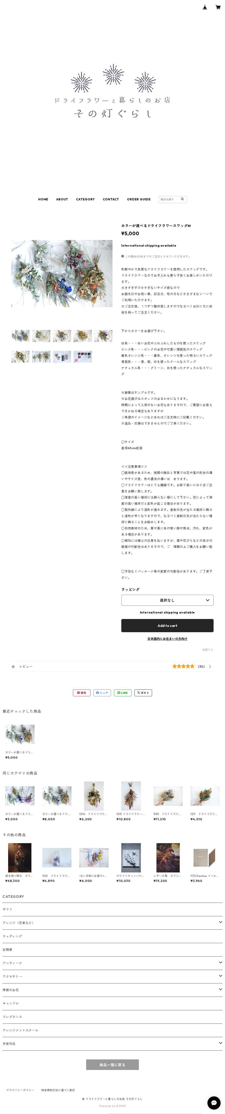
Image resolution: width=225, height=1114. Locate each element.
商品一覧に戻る (112, 1065)
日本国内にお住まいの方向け (167, 639)
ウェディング (12, 936)
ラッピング (130, 589)
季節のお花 (11, 990)
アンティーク (12, 963)
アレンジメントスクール (20, 1030)
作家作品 (9, 1044)
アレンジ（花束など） (19, 923)
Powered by (107, 1106)
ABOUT (62, 199)
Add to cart (167, 625)
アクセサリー (12, 977)
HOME (43, 199)
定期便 (7, 950)
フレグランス (12, 1017)
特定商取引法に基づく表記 (58, 1090)
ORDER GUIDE (139, 199)
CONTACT (111, 199)
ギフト (7, 909)
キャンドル (11, 1003)
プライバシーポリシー (20, 1090)
